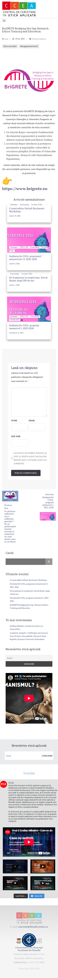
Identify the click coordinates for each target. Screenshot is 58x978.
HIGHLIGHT (14, 320)
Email (32, 420)
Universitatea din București (29, 947)
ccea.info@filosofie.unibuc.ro (33, 926)
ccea (6, 39)
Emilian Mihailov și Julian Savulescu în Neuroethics (26, 627)
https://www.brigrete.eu (24, 188)
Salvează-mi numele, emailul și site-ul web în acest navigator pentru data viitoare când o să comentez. (30, 458)
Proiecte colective (39, 39)
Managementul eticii (29, 46)
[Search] (48, 561)
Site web (15, 436)
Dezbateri (14, 205)
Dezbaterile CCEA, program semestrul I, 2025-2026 (24, 327)
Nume (14, 420)
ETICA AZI (24, 247)
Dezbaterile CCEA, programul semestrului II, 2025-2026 (25, 258)
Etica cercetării (10, 46)
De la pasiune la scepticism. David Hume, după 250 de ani (28, 279)
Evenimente (24, 205)
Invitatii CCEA (36, 205)
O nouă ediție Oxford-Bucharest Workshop (28, 580)
